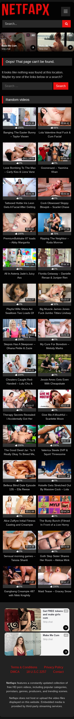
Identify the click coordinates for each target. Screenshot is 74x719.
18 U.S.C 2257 (36, 671)
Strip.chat (6, 49)
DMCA (15, 671)
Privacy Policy (53, 667)
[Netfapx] (30, 10)
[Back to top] (62, 707)
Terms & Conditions (24, 667)
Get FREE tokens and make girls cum (53, 614)
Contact (58, 671)
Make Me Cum (9, 45)
